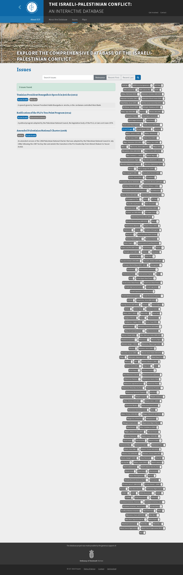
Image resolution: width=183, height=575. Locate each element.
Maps (84, 19)
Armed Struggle (23, 99)
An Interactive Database (76, 11)
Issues (75, 19)
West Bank (34, 99)
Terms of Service (89, 569)
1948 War (21, 135)
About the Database (58, 19)
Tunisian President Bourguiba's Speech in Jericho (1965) (47, 95)
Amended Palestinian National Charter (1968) (42, 130)
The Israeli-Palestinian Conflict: (90, 4)
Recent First (113, 77)
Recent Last (128, 77)
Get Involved (153, 12)
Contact (163, 12)
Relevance (100, 77)
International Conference (38, 117)
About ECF (35, 19)
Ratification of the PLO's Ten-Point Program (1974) (44, 112)
